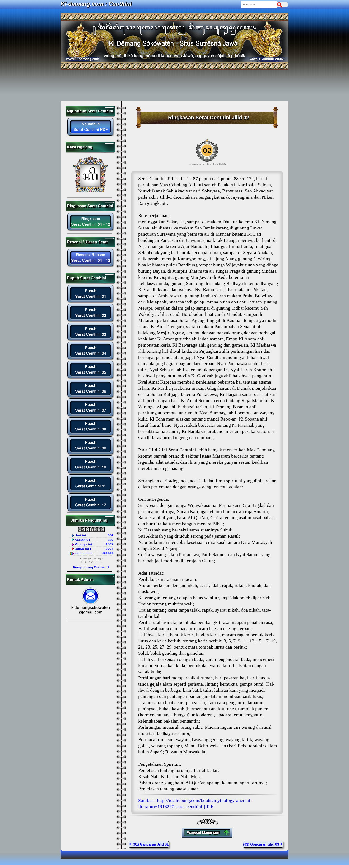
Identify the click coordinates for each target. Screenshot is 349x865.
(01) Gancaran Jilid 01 (151, 844)
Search (281, 4)
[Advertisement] (174, 85)
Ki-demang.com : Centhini (96, 3)
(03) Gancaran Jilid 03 (261, 844)
